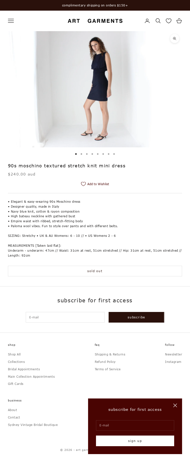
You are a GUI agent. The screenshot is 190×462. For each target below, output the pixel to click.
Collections (16, 361)
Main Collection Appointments (31, 376)
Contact (14, 417)
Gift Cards (16, 383)
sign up (135, 440)
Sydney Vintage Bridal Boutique (33, 424)
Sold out (94, 271)
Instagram (173, 361)
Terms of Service (108, 369)
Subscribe (136, 317)
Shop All (14, 354)
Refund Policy (105, 361)
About (12, 410)
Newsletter (173, 354)
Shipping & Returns (110, 354)
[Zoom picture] (174, 38)
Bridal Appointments (24, 369)
